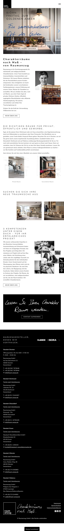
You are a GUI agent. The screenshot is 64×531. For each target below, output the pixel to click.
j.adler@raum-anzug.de (12, 497)
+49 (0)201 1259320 (11, 445)
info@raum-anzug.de (11, 373)
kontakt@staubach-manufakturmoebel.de (18, 447)
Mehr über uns (11, 285)
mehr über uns (11, 116)
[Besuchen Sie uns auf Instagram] (55, 511)
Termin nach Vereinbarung (11, 382)
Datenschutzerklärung (54, 508)
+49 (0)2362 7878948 (12, 368)
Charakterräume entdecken (20, 46)
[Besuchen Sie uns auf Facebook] (58, 511)
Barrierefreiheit (56, 506)
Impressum (57, 503)
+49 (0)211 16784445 (12, 420)
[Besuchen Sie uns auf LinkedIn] (60, 511)
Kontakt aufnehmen (32, 317)
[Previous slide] (5, 31)
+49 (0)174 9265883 (11, 470)
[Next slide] (58, 31)
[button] (29, 218)
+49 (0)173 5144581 (11, 494)
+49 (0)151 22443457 (12, 395)
